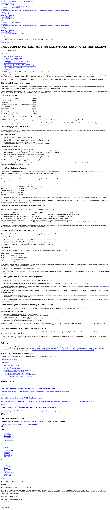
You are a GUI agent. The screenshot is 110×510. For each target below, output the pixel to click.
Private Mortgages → (6, 3)
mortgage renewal (18, 122)
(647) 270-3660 (6, 1)
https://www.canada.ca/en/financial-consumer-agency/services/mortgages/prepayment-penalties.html (48, 347)
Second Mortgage (64, 10)
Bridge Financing (9, 437)
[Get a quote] (2, 414)
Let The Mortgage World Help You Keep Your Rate (18, 67)
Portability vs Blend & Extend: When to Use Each (17, 61)
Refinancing (7, 434)
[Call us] (5, 414)
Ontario (3, 15)
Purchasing (7, 433)
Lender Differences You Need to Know (15, 63)
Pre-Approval (4, 10)
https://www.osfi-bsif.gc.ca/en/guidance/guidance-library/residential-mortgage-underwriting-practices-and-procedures (73, 348)
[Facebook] (1, 426)
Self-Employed (40, 10)
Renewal (33, 10)
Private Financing (15, 22)
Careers (6, 471)
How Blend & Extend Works (12, 60)
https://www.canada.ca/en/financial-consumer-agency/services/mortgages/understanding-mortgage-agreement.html (63, 350)
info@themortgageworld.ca (29, 424)
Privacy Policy (8, 474)
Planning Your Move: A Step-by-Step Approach (17, 64)
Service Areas (4, 28)
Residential (4, 24)
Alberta (7, 15)
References (7, 69)
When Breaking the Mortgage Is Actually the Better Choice (20, 66)
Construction (7, 436)
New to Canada (21, 10)
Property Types (5, 27)
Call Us (15, 359)
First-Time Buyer (12, 10)
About (10, 32)
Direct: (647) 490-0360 (16, 1)
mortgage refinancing (103, 286)
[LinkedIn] (2, 426)
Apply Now (7, 469)
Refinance (28, 10)
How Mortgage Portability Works (13, 58)
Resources (3, 32)
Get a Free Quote (5, 359)
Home (5, 36)
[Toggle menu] (2, 20)
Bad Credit (47, 10)
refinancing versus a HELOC (46, 324)
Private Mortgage (55, 10)
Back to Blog (5, 42)
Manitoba (11, 15)
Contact (6, 468)
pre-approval (60, 295)
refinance (61, 318)
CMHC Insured (8, 439)
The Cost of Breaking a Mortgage (13, 56)
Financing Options (6, 22)
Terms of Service (8, 475)
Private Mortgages (9, 440)
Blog (7, 32)
